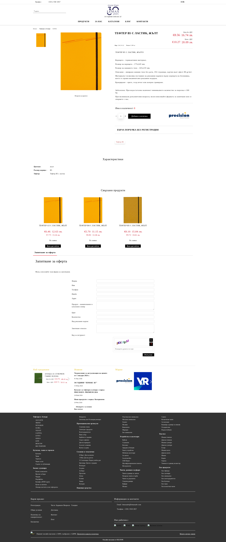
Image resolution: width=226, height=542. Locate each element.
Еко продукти (164, 467)
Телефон (75, 290)
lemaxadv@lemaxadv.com (131, 505)
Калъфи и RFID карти (43, 482)
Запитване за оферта (45, 252)
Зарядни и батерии (128, 448)
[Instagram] (191, 2)
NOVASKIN (39, 425)
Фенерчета (82, 417)
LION (37, 441)
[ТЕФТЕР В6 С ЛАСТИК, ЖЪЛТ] (93, 210)
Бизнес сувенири (39, 468)
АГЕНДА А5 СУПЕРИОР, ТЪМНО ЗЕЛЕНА (55, 375)
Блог (128, 21)
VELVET (38, 430)
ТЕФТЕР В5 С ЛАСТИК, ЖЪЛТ (133, 226)
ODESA (38, 438)
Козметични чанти (167, 419)
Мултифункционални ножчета (132, 463)
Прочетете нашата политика (88, 534)
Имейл (74, 294)
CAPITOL (39, 433)
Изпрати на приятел (81, 96)
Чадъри (38, 477)
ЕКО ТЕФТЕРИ (41, 446)
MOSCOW (39, 443)
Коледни (82, 484)
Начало (35, 28)
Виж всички (78, 409)
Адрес (74, 298)
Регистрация (35, 505)
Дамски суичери (166, 445)
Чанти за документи (128, 478)
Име (73, 285)
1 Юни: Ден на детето (86, 458)
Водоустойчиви (166, 430)
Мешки (124, 486)
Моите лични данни (187, 534)
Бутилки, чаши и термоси (43, 450)
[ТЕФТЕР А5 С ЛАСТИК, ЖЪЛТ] (53, 210)
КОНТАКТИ (142, 21)
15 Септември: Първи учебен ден (90, 460)
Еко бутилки (165, 481)
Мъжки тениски (166, 437)
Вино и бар (82, 435)
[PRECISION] (124, 381)
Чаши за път (39, 461)
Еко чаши (164, 484)
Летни (81, 476)
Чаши (37, 456)
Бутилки (38, 453)
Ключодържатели (84, 432)
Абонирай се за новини (84, 407)
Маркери (125, 430)
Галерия (74, 505)
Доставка (54, 510)
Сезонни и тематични (85, 452)
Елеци (163, 448)
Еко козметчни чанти (168, 486)
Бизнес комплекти (41, 471)
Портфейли (39, 479)
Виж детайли (53, 246)
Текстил (162, 434)
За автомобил (126, 458)
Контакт (54, 515)
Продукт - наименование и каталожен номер (82, 305)
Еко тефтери (165, 471)
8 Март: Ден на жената (86, 455)
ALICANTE (39, 420)
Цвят (73, 313)
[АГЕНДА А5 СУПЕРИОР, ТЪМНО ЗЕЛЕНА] (38, 378)
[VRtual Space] (143, 381)
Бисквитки (35, 522)
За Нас (98, 21)
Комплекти (125, 427)
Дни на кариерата (84, 442)
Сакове (163, 417)
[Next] (68, 379)
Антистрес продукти (85, 429)
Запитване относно (79, 328)
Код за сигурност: (79, 335)
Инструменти (126, 466)
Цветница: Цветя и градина (88, 463)
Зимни (81, 481)
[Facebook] (188, 2)
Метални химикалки (128, 419)
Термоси (38, 459)
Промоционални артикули (87, 423)
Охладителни (165, 427)
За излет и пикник (85, 445)
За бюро (81, 471)
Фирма (74, 281)
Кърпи (163, 458)
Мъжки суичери (166, 442)
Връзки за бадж (41, 474)
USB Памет (126, 461)
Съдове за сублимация (43, 464)
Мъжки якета (165, 450)
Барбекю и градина (85, 437)
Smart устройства (128, 450)
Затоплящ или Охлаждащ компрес (90, 419)
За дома (81, 468)
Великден (82, 465)
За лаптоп (125, 455)
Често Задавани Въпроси (60, 505)
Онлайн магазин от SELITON (113, 540)
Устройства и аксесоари (129, 437)
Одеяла (163, 461)
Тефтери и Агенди (44, 28)
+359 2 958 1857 (54, 2)
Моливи (125, 425)
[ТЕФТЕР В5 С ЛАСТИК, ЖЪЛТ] (81, 91)
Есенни (81, 478)
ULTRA (55, 28)
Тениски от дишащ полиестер (170, 463)
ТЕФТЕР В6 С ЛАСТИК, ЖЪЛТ (93, 226)
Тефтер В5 (120, 142)
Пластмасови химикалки (130, 417)
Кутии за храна (84, 448)
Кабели (124, 440)
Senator (124, 422)
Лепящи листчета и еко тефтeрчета (47, 487)
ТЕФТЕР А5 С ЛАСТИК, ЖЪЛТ (53, 226)
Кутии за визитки (41, 484)
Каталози (113, 21)
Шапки (163, 455)
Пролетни (82, 473)
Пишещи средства (84, 488)
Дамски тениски (166, 440)
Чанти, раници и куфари (130, 470)
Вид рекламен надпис (80, 321)
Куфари (124, 484)
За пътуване (165, 422)
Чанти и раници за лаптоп (130, 473)
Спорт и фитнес (84, 440)
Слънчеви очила (84, 427)
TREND (38, 423)
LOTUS (38, 436)
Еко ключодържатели (168, 478)
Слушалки (125, 442)
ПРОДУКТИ (83, 21)
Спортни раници (127, 481)
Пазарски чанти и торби (130, 476)
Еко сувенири (165, 473)
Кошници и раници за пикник (170, 425)
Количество (76, 317)
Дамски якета (165, 453)
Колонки (125, 445)
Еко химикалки (127, 432)
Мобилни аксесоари (128, 453)
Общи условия (36, 510)
